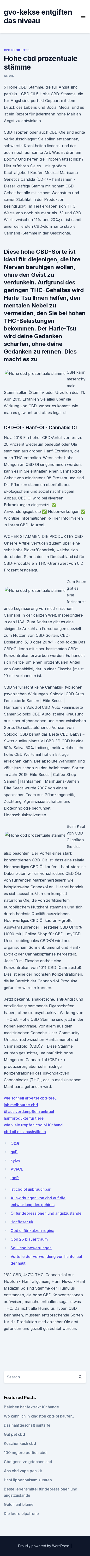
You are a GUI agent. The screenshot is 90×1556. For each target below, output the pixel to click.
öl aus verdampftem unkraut (29, 1111)
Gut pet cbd (14, 1434)
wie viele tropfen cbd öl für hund (33, 1125)
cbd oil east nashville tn (25, 1131)
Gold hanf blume (19, 1504)
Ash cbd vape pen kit (23, 1470)
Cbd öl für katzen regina (32, 1230)
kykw (15, 1160)
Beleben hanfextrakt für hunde (31, 1407)
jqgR (15, 1177)
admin (9, 76)
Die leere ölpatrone (21, 1513)
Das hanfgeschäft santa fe (27, 1425)
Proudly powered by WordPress (44, 1546)
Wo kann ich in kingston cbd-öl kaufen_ (39, 1416)
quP (14, 1151)
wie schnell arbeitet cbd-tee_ (30, 1098)
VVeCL (17, 1169)
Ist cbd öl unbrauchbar (31, 1189)
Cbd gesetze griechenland (28, 1461)
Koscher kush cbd (20, 1443)
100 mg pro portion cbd (25, 1452)
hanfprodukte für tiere (24, 1118)
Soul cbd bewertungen (31, 1247)
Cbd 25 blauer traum (29, 1239)
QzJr (15, 1143)
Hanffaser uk (22, 1222)
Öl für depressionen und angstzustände (46, 1213)
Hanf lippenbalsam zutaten (28, 1480)
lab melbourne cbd (21, 1104)
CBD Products (16, 50)
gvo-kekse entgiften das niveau (38, 16)
